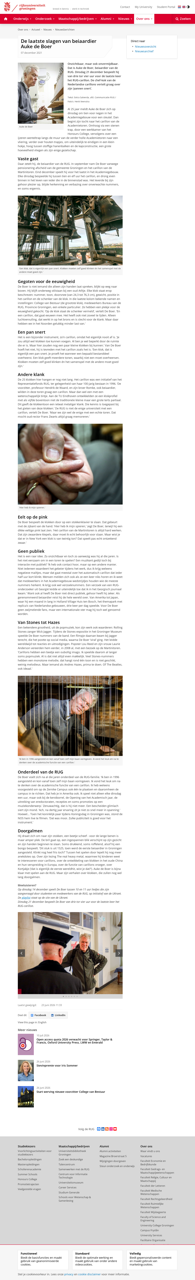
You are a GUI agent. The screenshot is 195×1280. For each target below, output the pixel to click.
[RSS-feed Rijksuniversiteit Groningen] (107, 1129)
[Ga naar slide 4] (71, 996)
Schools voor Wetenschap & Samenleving (75, 1199)
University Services (151, 1235)
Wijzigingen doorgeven (113, 1161)
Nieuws (47, 29)
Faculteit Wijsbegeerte (153, 1212)
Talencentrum (67, 1164)
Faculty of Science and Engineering (153, 1218)
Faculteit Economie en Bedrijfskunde (153, 1162)
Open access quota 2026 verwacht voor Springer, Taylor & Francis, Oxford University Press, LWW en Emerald (74, 1041)
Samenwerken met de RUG (74, 1169)
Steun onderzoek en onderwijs (117, 1166)
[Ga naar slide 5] (74, 996)
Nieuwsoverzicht (145, 46)
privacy (68, 1274)
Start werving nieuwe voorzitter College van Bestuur (71, 1091)
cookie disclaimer (89, 1274)
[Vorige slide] (21, 953)
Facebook (40, 1015)
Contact (125, 7)
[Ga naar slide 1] (63, 996)
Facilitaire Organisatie (152, 1240)
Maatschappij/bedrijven (74, 1146)
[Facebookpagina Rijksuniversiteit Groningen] (98, 1129)
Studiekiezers (26, 1146)
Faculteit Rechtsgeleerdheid (156, 1199)
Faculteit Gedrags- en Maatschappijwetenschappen (157, 1170)
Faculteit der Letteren (152, 1185)
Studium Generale (69, 1192)
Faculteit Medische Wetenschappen (151, 1192)
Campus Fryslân (149, 1230)
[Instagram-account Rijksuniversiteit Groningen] (111, 1129)
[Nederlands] (179, 7)
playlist (26, 897)
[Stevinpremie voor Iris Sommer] (26, 1070)
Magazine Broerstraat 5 (113, 1156)
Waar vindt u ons (150, 1151)
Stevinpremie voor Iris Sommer (57, 1065)
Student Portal (166, 7)
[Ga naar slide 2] (66, 996)
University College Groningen (157, 1225)
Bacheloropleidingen (30, 1159)
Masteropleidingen (28, 1164)
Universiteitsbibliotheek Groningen (72, 1152)
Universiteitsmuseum (71, 1182)
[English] (183, 7)
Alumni (104, 1146)
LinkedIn (60, 1015)
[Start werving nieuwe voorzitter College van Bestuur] (26, 1096)
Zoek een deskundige (71, 1159)
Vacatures (146, 1156)
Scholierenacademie (29, 1169)
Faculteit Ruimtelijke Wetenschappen (151, 1205)
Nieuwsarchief (144, 51)
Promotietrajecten (28, 1184)
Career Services (67, 1187)
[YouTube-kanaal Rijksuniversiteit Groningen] (115, 1129)
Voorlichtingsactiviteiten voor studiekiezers (35, 1152)
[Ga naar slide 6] (77, 996)
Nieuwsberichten (65, 29)
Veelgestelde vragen (29, 1189)
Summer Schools (27, 1174)
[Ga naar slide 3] (68, 996)
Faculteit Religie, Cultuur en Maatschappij (156, 1179)
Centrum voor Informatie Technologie (73, 1176)
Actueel (36, 29)
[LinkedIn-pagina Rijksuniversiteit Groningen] (103, 1129)
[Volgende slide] (119, 953)
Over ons (23, 29)
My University (143, 7)
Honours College (27, 1179)
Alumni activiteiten (110, 1151)
